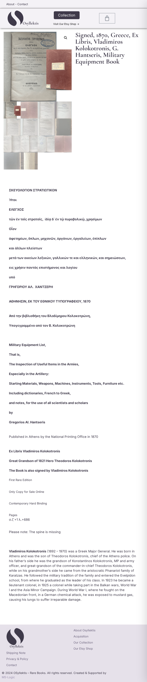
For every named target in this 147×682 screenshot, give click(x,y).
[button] (65, 38)
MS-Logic (8, 677)
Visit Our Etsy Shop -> (66, 23)
